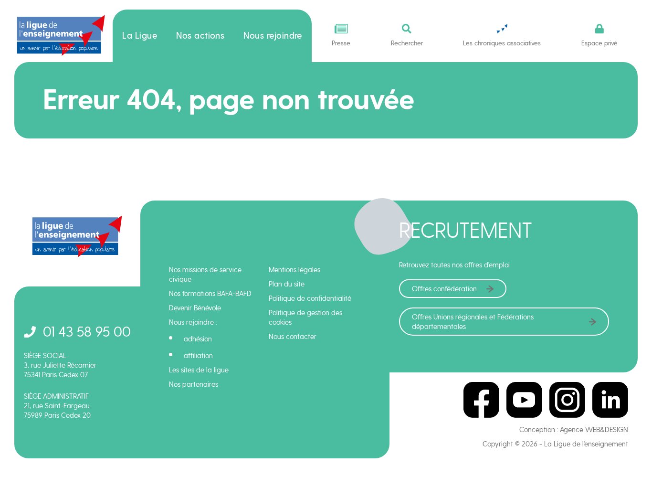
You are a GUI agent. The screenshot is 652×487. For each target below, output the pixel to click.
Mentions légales (294, 269)
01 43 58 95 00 (87, 331)
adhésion (198, 339)
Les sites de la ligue (199, 370)
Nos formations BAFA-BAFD (210, 293)
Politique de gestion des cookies (305, 317)
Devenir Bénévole (195, 308)
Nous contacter (292, 336)
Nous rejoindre (272, 36)
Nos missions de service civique (205, 274)
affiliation (198, 355)
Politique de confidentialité (310, 298)
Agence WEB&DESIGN (594, 429)
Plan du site (287, 284)
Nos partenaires (193, 384)
